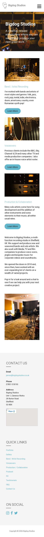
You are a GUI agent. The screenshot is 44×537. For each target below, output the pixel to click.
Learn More (12, 111)
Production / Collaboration (17, 467)
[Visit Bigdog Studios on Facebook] (12, 513)
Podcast (9, 472)
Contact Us (10, 489)
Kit (7, 476)
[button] (40, 8)
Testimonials (11, 480)
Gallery (9, 454)
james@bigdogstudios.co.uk (17, 375)
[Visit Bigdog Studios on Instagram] (7, 513)
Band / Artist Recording (16, 86)
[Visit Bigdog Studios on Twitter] (16, 513)
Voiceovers (10, 145)
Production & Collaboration (18, 202)
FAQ (8, 485)
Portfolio (9, 450)
